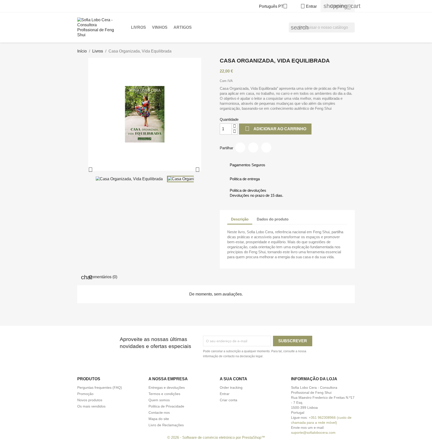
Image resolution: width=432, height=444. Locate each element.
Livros (138, 27)
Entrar (225, 394)
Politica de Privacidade (166, 406)
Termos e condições (164, 394)
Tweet (253, 147)
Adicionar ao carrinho (275, 128)
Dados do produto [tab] (272, 219)
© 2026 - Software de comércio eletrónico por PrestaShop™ (216, 437)
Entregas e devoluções (166, 388)
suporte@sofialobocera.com (313, 432)
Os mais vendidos (91, 406)
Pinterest (266, 147)
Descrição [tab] (239, 219)
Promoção (85, 394)
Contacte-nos (159, 412)
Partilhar (240, 147)
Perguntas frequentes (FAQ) (99, 388)
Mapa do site (158, 419)
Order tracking (231, 388)
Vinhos (160, 27)
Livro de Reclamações (166, 425)
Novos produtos (89, 400)
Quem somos (159, 400)
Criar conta (228, 400)
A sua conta (233, 379)
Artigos (183, 27)
